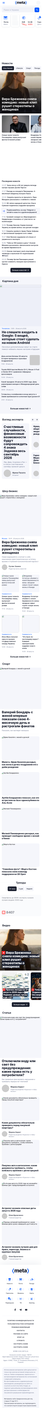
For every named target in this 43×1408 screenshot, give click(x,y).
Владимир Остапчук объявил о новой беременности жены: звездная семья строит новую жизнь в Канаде (30, 602)
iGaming (31, 1303)
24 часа (12, 889)
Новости (9, 1283)
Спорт (28, 68)
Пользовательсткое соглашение (21, 1324)
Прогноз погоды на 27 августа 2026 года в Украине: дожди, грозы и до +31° (15, 986)
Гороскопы (9, 1293)
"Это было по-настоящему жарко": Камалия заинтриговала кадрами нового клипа (30, 642)
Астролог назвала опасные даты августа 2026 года (19, 1209)
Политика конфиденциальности (20, 1320)
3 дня (21, 889)
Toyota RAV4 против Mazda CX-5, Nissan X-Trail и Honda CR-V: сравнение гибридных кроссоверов (20, 372)
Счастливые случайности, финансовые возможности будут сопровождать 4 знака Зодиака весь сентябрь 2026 (15, 442)
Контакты (21, 1330)
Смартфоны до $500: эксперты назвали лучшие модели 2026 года (18, 899)
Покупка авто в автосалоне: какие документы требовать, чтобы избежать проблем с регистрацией (20, 1168)
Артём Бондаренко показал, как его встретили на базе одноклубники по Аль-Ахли (20, 800)
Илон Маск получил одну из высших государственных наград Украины (10, 640)
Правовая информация (20, 1327)
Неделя (29, 889)
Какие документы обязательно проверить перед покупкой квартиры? (18, 1125)
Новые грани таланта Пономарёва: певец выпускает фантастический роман (14, 137)
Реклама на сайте (20, 1334)
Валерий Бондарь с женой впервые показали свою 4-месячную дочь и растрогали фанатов (18, 719)
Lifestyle (19, 68)
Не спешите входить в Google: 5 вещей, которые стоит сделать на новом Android (20, 337)
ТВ (21, 1303)
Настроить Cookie (21, 1344)
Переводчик (10, 1303)
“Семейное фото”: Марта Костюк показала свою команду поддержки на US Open (19, 871)
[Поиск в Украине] (37, 10)
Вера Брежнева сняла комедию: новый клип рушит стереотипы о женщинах (20, 547)
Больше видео (19, 1004)
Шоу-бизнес (8, 68)
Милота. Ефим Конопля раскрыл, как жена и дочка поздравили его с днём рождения (20, 764)
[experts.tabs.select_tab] (33, 419)
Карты (32, 1293)
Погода (37, 68)
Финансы (21, 1293)
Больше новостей (19, 408)
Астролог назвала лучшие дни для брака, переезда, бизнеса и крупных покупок (19, 1249)
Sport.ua (20, 1337)
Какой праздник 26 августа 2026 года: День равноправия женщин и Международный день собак (20, 384)
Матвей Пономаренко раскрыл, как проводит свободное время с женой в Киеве (20, 836)
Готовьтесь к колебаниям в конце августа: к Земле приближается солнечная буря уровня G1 (20, 395)
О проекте (21, 1340)
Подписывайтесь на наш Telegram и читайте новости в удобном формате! (22, 211)
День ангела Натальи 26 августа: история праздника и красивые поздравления (14, 358)
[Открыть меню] (4, 3)
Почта (21, 1283)
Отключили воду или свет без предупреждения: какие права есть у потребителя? (19, 1068)
